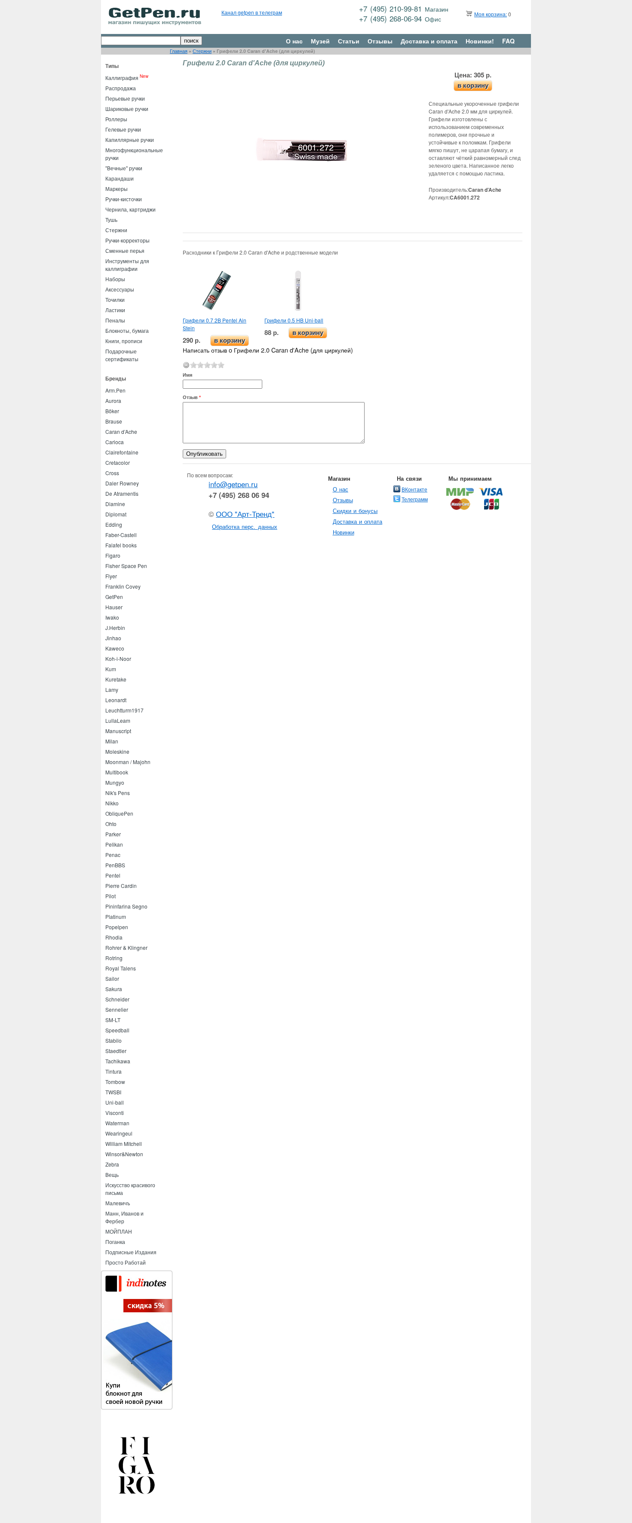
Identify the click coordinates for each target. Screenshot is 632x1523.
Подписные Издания (130, 1252)
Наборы (115, 278)
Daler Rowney (122, 483)
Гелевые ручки (123, 129)
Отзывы (380, 41)
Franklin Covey (123, 586)
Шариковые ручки (126, 108)
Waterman (117, 1123)
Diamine (115, 503)
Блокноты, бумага (127, 330)
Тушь (111, 219)
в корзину (472, 85)
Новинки (343, 532)
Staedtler (115, 1050)
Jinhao (113, 638)
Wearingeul (118, 1133)
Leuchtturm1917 (124, 710)
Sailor (112, 978)
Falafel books (121, 545)
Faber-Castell (121, 534)
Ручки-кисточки (123, 199)
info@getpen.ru (233, 484)
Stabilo (113, 1040)
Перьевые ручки (125, 98)
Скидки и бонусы (355, 511)
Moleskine (117, 751)
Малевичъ (117, 1203)
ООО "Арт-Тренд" (245, 514)
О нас (294, 41)
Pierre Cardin (121, 885)
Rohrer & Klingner (126, 947)
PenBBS (115, 865)
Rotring (114, 957)
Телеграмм (415, 499)
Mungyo (114, 782)
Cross (112, 472)
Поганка (115, 1241)
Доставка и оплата (429, 41)
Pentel (112, 875)
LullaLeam (117, 720)
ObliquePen (119, 813)
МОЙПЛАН (118, 1231)
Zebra (112, 1164)
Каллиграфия (121, 77)
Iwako (112, 617)
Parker (113, 834)
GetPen (114, 596)
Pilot (110, 896)
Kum (110, 668)
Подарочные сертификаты (121, 354)
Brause (113, 421)
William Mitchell (123, 1143)
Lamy (111, 689)
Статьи (348, 41)
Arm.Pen (115, 390)
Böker (112, 411)
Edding (113, 524)
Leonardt (115, 699)
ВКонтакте (414, 489)
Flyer (111, 576)
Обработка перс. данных (244, 526)
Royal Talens (120, 968)
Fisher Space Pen (126, 565)
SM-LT (112, 1019)
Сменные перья (124, 250)
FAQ (508, 41)
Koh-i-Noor (118, 658)
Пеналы (115, 320)
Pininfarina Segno (126, 906)
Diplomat (115, 514)
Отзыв (192, 397)
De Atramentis (121, 493)
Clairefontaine (121, 452)
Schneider (117, 999)
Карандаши (119, 178)
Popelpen (116, 926)
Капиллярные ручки (129, 139)
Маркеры (116, 188)
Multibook (116, 772)
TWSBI (113, 1092)
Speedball (117, 1030)
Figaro (112, 555)
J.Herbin (115, 627)
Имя (187, 375)
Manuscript (118, 730)
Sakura (113, 988)
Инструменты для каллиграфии (127, 264)
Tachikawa (117, 1061)
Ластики (115, 309)
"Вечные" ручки (123, 168)
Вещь (112, 1174)
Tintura (113, 1071)
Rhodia (114, 937)
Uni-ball (114, 1102)
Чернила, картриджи (130, 209)
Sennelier (116, 1009)
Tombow (115, 1081)
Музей (320, 41)
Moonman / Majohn (127, 761)
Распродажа (120, 88)
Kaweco (114, 648)
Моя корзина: (490, 14)
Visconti (114, 1112)
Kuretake (115, 679)
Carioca (114, 441)
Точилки (115, 299)
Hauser (114, 607)
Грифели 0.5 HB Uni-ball (293, 320)
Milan (111, 741)
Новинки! (480, 41)
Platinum (115, 916)
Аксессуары (119, 289)
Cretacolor (117, 462)
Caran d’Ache (121, 431)
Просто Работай (125, 1262)
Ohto (111, 823)
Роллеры (116, 119)
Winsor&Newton (124, 1154)
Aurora (113, 400)
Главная (178, 51)
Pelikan (114, 844)
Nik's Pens (117, 792)
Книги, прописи (123, 340)
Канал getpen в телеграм (251, 12)
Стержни (202, 51)
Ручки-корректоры (127, 240)
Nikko (112, 803)
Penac (112, 854)
